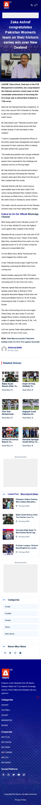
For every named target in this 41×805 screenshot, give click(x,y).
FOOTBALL (5, 710)
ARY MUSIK (6, 762)
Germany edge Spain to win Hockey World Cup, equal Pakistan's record (26, 532)
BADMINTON (6, 720)
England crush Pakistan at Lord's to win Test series (29, 412)
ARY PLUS (5, 737)
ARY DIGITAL (6, 742)
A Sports (17, 794)
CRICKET (5, 705)
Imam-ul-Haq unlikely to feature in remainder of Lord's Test (28, 385)
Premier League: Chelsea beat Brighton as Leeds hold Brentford (27, 548)
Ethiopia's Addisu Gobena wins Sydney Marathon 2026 (26, 501)
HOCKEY (4, 715)
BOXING (4, 725)
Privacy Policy (20, 800)
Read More (6, 390)
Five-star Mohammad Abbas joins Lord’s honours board (9, 412)
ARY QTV (5, 757)
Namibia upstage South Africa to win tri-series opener (30, 440)
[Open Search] (32, 5)
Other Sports (9, 634)
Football (8, 613)
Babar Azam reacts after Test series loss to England (10, 385)
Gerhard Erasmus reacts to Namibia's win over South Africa (10, 440)
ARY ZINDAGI (6, 752)
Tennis (7, 627)
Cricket (7, 607)
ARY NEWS (5, 747)
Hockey (8, 620)
